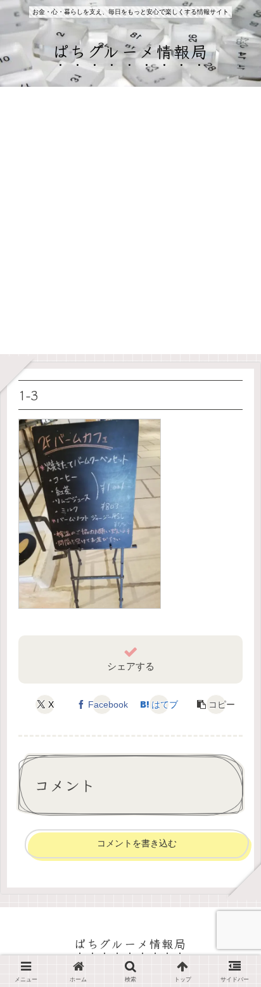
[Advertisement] (130, 223)
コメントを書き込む (137, 843)
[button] (216, 704)
